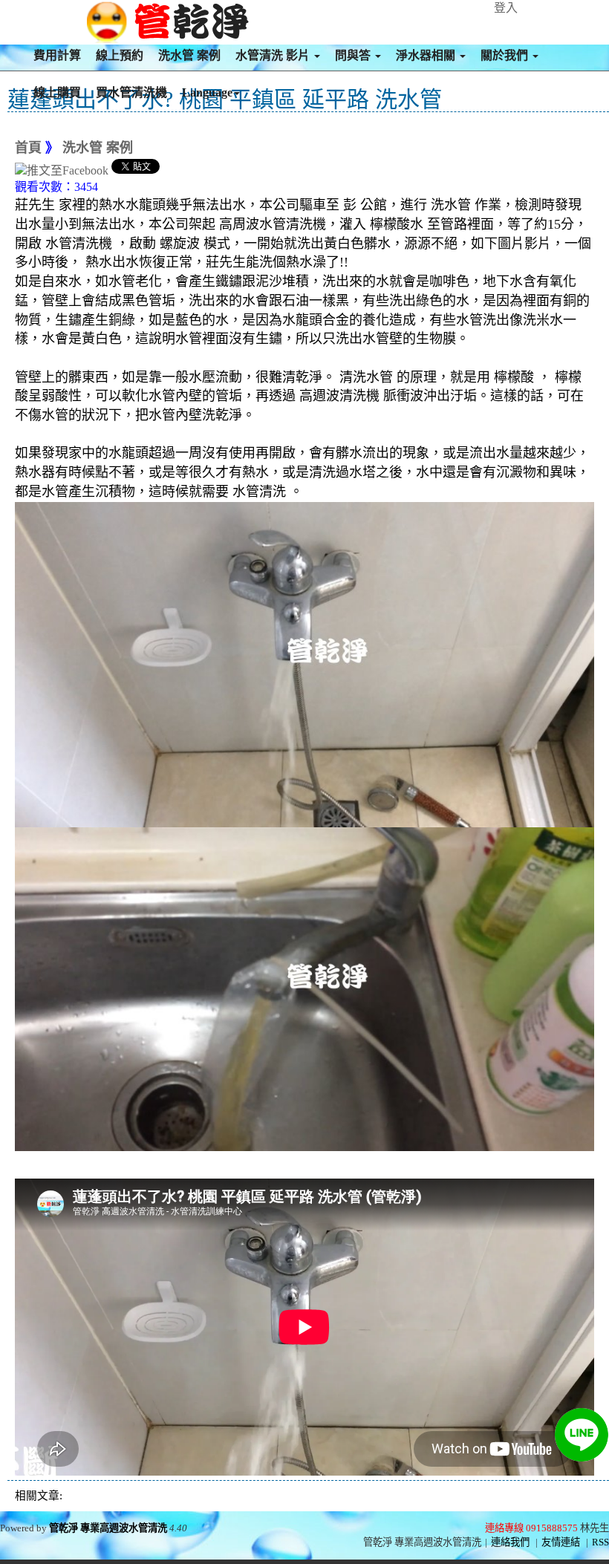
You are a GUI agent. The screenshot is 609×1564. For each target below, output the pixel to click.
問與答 (354, 55)
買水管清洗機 (131, 92)
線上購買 (57, 92)
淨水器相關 (427, 55)
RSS (600, 1542)
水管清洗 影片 (274, 55)
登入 (506, 7)
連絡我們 (510, 1542)
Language (207, 92)
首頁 (28, 147)
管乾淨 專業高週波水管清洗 (108, 1528)
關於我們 (506, 55)
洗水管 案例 (189, 55)
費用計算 (57, 55)
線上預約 (119, 55)
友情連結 (560, 1542)
